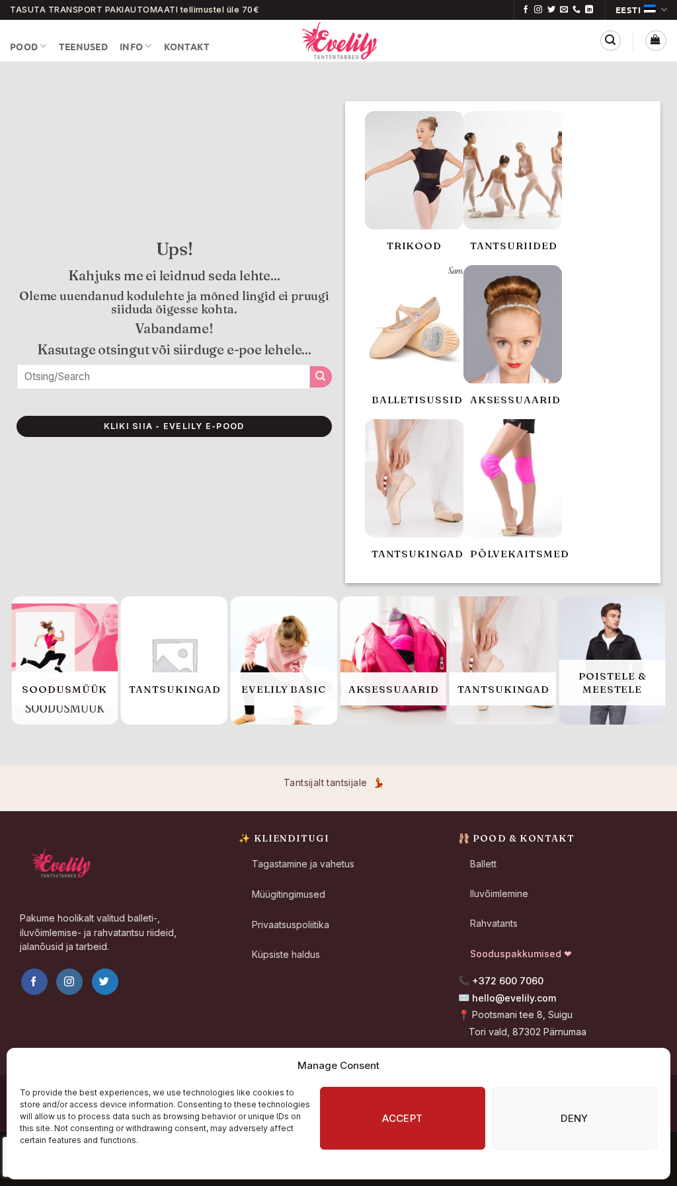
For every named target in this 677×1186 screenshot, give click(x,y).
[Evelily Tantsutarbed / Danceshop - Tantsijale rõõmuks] (338, 40)
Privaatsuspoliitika (290, 924)
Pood (24, 46)
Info (131, 46)
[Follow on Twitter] (551, 10)
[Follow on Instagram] (538, 10)
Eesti (628, 9)
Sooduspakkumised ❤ (521, 953)
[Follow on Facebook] (526, 10)
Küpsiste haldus (286, 954)
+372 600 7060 (507, 980)
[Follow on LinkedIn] (589, 10)
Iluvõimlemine (499, 893)
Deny (574, 1118)
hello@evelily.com (514, 998)
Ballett (483, 863)
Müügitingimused (288, 894)
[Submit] (321, 376)
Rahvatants (494, 923)
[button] (610, 40)
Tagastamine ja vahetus (303, 863)
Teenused (83, 46)
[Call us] (576, 10)
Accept (402, 1118)
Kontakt (187, 46)
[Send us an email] (564, 10)
